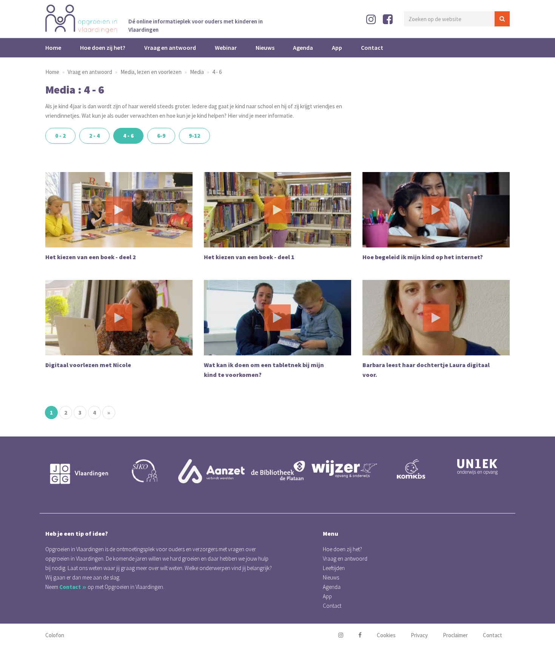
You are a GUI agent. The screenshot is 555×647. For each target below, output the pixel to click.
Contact (372, 47)
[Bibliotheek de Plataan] (278, 471)
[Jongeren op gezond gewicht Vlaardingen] (78, 474)
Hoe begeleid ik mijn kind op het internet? (422, 257)
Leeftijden (334, 568)
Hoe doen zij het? (102, 47)
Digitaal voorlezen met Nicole (88, 365)
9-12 (194, 135)
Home (53, 47)
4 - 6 (217, 71)
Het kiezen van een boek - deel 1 (249, 257)
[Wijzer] (344, 468)
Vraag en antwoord (170, 47)
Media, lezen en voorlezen (151, 71)
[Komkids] (411, 469)
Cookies (386, 635)
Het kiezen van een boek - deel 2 (90, 257)
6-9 (161, 135)
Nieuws (265, 47)
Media (197, 71)
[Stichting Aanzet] (211, 471)
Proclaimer (455, 635)
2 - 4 (94, 135)
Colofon (54, 635)
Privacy (419, 635)
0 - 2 (60, 135)
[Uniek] (477, 467)
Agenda (303, 47)
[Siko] (145, 471)
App (337, 47)
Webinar (226, 47)
